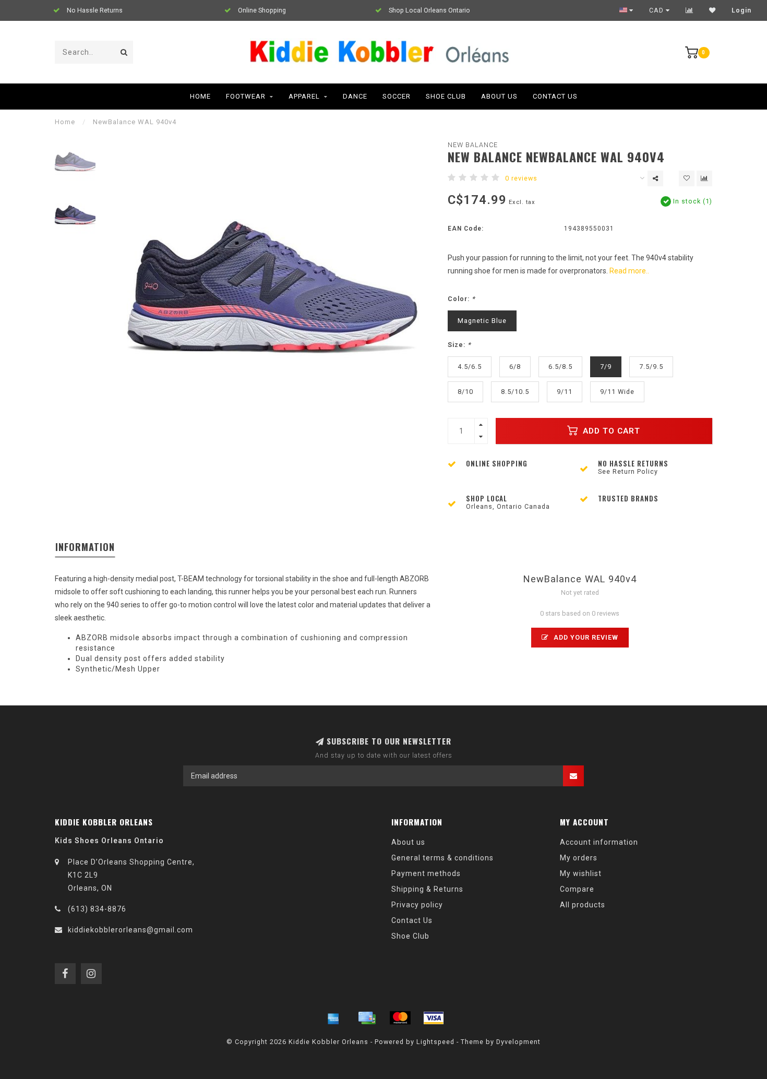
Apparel (304, 96)
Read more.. (629, 271)
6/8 (515, 366)
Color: (461, 299)
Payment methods (426, 873)
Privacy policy (417, 905)
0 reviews (521, 178)
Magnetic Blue (482, 321)
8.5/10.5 (515, 391)
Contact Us (555, 96)
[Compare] (689, 10)
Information (85, 547)
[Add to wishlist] (686, 178)
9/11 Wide (617, 391)
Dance (355, 96)
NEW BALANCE (473, 145)
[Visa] (434, 1018)
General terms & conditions (442, 858)
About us (408, 842)
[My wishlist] (712, 10)
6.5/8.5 (560, 366)
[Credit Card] (367, 1018)
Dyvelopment (518, 1042)
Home (200, 96)
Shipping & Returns (427, 889)
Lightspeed (435, 1042)
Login (741, 10)
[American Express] (333, 1018)
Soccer (396, 96)
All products (582, 905)
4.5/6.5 (470, 366)
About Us (499, 96)
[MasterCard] (400, 1018)
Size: (459, 345)
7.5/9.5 (651, 366)
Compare (577, 889)
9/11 (564, 391)
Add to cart (610, 431)
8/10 (465, 391)
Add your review (585, 637)
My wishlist (581, 873)
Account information (599, 842)
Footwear (246, 96)
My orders (578, 858)
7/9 (606, 366)
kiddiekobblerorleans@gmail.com (130, 930)
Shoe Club (446, 96)
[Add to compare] (704, 178)
